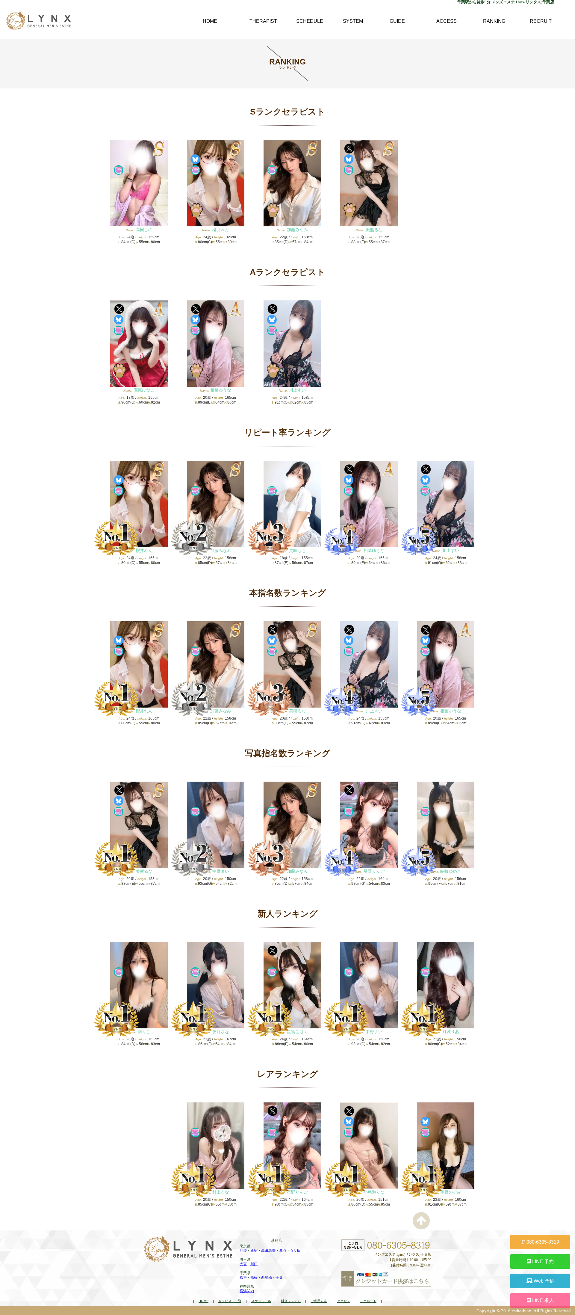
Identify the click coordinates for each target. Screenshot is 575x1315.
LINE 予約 (542, 1261)
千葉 (279, 1277)
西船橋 (266, 1277)
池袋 (243, 1250)
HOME (203, 1301)
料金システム (291, 1301)
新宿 (254, 1250)
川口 (254, 1264)
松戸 (243, 1277)
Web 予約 (543, 1281)
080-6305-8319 (542, 1242)
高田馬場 (268, 1250)
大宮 (243, 1264)
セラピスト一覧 (229, 1301)
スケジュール (261, 1301)
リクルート (368, 1301)
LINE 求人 (542, 1300)
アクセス (343, 1301)
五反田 (295, 1250)
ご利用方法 (319, 1301)
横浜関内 (247, 1291)
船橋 (254, 1277)
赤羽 (282, 1250)
